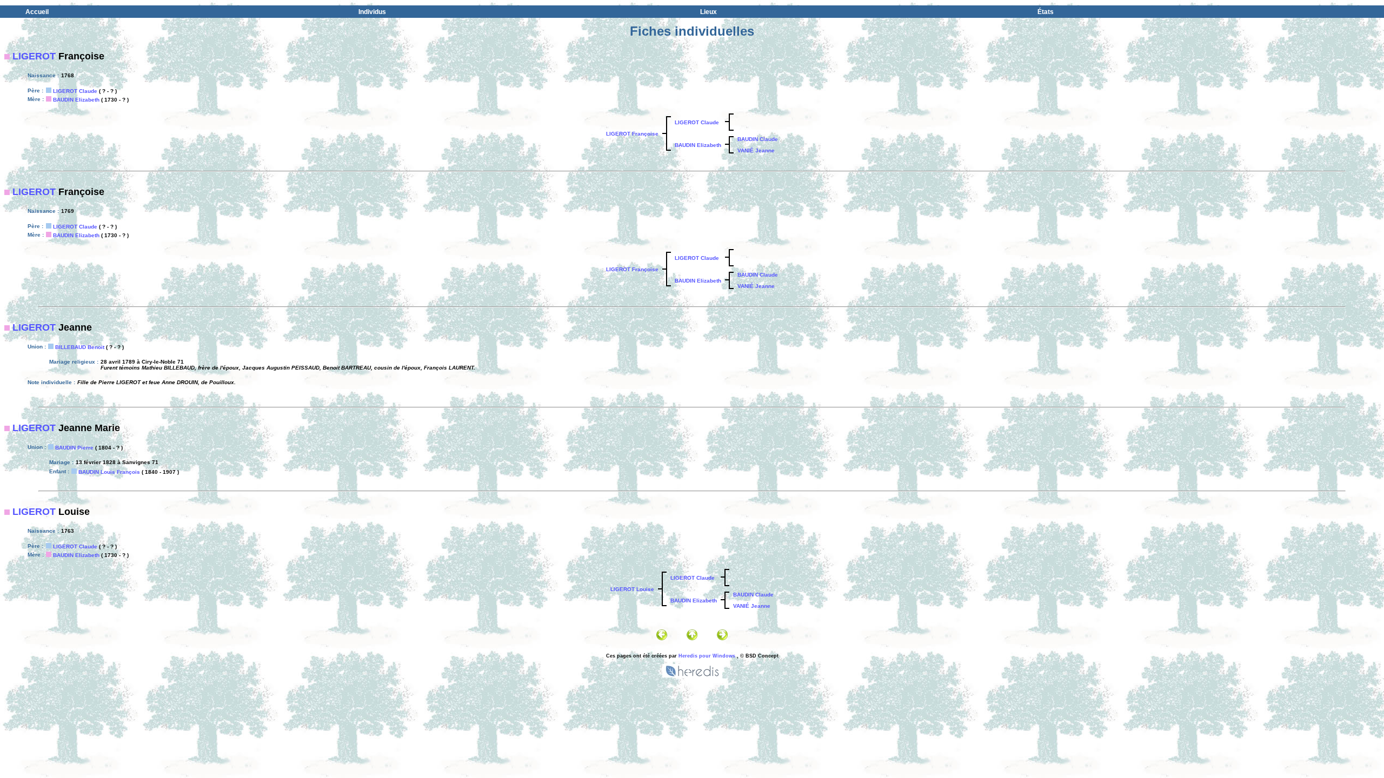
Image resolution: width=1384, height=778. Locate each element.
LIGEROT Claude (75, 91)
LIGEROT (34, 56)
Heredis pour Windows (706, 656)
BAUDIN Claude (757, 139)
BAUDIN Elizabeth (76, 100)
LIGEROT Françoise (632, 134)
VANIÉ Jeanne (756, 150)
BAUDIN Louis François (109, 472)
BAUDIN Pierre (74, 448)
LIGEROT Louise (632, 589)
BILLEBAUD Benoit (79, 347)
